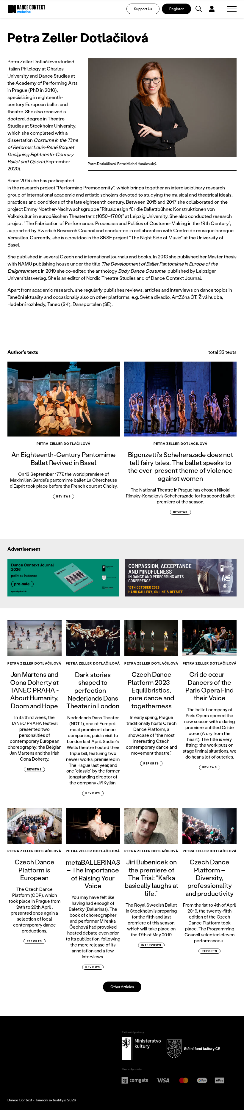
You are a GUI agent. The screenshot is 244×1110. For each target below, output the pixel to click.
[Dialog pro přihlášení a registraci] (212, 9)
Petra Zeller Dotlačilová (63, 444)
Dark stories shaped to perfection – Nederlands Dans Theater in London (92, 690)
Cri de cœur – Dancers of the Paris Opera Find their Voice (209, 686)
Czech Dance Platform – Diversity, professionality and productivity (209, 878)
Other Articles (122, 987)
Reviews (63, 496)
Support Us (143, 9)
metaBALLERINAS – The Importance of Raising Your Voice (93, 874)
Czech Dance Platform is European (34, 870)
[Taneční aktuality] (26, 9)
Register (176, 9)
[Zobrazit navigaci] (232, 9)
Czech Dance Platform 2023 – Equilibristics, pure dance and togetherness (151, 690)
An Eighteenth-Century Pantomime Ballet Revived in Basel (63, 458)
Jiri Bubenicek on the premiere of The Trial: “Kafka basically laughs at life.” (151, 878)
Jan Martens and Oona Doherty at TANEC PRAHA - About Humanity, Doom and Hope (34, 690)
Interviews (151, 945)
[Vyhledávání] (198, 9)
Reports (151, 763)
